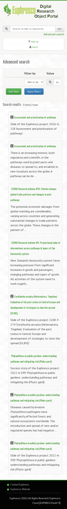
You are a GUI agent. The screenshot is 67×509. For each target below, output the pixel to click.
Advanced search (54, 34)
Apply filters (34, 91)
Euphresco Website (20, 489)
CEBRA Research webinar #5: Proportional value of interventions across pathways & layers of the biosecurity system (35, 248)
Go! (60, 28)
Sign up (34, 41)
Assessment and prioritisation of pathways (35, 117)
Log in (35, 46)
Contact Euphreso (19, 484)
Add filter (13, 91)
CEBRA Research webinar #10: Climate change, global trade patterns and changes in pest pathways (33, 194)
